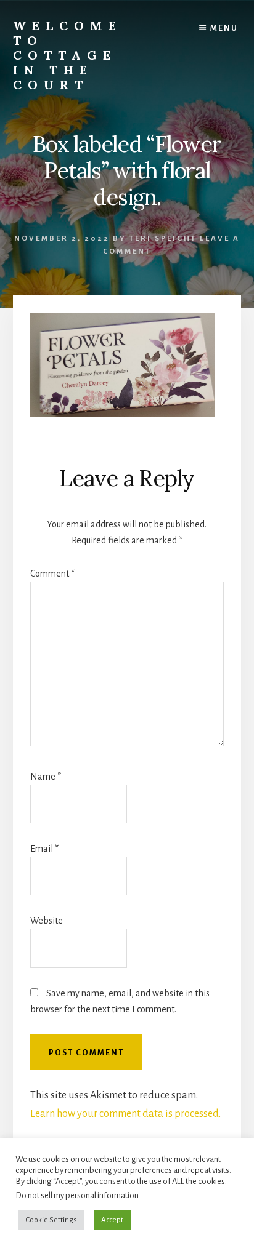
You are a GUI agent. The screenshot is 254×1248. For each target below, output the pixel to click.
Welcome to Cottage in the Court (67, 55)
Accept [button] (112, 1220)
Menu (224, 28)
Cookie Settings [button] (51, 1220)
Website (46, 921)
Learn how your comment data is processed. (125, 1113)
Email (44, 849)
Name (45, 777)
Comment (52, 573)
